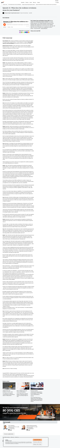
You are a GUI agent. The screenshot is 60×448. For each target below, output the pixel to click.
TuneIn (25, 32)
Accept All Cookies (37, 439)
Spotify (21, 32)
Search (57, 2)
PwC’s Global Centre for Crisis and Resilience (14, 4)
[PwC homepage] (2, 2)
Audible (28, 32)
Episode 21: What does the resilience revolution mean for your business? (46, 4)
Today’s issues (5, 4)
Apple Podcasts (20, 32)
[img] (3, 13)
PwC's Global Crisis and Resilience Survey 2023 (40, 20)
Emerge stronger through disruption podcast (28, 4)
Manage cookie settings (37, 444)
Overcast (23, 32)
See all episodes (6, 17)
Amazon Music (27, 32)
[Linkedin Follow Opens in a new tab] (8, 430)
